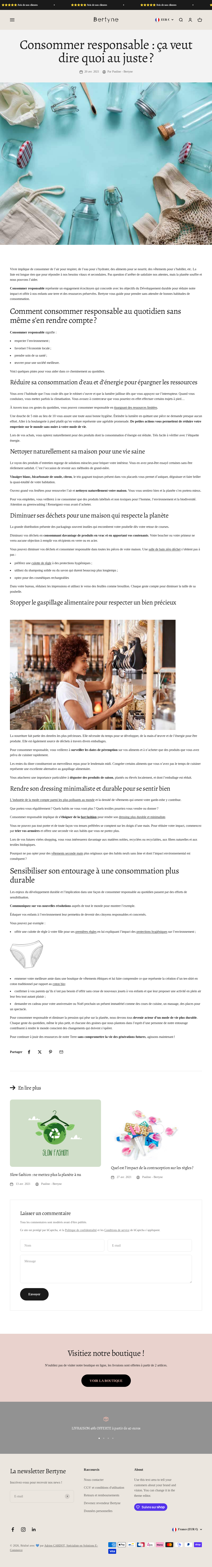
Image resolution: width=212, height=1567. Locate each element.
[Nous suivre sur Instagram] (23, 1529)
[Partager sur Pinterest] (50, 1052)
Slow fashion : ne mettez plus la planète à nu (45, 1174)
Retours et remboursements (101, 1495)
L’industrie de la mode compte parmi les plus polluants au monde (52, 800)
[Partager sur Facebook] (29, 1052)
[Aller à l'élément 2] (103, 1438)
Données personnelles (98, 1511)
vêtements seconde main (67, 853)
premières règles (85, 931)
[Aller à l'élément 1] (99, 1438)
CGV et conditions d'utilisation (104, 1487)
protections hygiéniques (151, 931)
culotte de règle (41, 563)
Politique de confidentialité (81, 1230)
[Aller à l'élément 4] (112, 1438)
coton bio (59, 984)
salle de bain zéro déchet (165, 549)
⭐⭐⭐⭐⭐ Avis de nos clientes (61, 5)
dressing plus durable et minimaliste (142, 817)
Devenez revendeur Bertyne (102, 1503)
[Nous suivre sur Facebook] (13, 1529)
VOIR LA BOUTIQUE (106, 1381)
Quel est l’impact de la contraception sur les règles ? (152, 1168)
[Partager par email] (61, 1052)
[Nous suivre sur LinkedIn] (34, 1529)
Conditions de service (116, 1230)
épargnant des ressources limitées (135, 407)
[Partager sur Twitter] (40, 1052)
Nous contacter (94, 1479)
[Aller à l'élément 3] (108, 1438)
